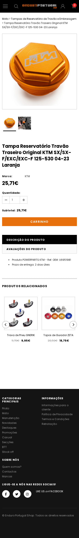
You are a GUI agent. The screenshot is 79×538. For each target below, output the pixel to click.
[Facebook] (6, 494)
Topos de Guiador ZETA (58, 335)
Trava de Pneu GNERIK (21, 335)
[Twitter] (16, 494)
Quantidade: (11, 193)
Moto (5, 19)
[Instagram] (27, 494)
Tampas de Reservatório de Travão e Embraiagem (43, 19)
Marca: (7, 176)
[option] (39, 71)
